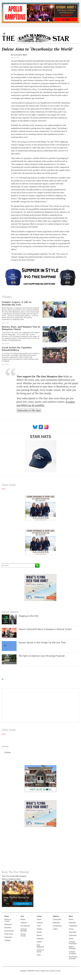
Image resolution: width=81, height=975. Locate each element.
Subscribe (72, 935)
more (3, 489)
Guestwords (57, 926)
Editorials (56, 923)
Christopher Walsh (20, 55)
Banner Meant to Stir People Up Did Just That (42, 642)
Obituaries (8, 924)
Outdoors (40, 938)
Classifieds (73, 926)
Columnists (57, 919)
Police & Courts (7, 920)
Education (8, 937)
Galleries (24, 923)
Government (9, 931)
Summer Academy (72, 952)
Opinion (56, 916)
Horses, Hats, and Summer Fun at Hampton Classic (21, 328)
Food (39, 926)
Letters (55, 929)
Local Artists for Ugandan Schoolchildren (17, 348)
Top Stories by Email (73, 957)
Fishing (39, 923)
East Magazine (40, 946)
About (71, 919)
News (6, 916)
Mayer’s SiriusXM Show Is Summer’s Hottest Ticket (45, 629)
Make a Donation (72, 947)
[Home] (35, 38)
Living (39, 916)
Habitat (39, 929)
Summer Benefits (24, 930)
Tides (39, 955)
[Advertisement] (40, 850)
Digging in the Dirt (28, 615)
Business (7, 928)
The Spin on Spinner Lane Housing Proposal (42, 655)
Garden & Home (40, 951)
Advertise (72, 923)
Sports (39, 942)
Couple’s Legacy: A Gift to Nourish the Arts (16, 303)
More (71, 916)
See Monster (25, 926)
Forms (71, 929)
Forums (7, 752)
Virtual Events (23, 935)
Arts (22, 916)
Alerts (71, 938)
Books (23, 919)
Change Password (72, 942)
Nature (39, 935)
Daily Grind (8, 934)
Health (39, 932)
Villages (7, 940)
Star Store (72, 932)
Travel (39, 919)
